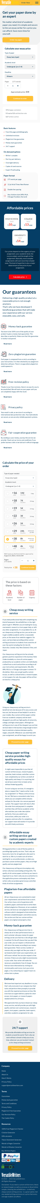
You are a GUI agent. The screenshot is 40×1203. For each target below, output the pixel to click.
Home (4, 1071)
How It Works (6, 1078)
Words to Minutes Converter (12, 1147)
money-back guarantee (26, 968)
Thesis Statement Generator (12, 1140)
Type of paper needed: (12, 473)
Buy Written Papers (9, 1151)
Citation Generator (8, 1132)
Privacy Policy (7, 1082)
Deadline (8, 72)
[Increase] (34, 560)
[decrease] (7, 85)
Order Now (25, 3)
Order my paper (16, 40)
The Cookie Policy (8, 1118)
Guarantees (6, 1096)
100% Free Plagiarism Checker (12, 1129)
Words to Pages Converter (11, 1143)
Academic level (10, 62)
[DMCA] (8, 1166)
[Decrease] (22, 560)
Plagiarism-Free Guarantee (11, 1111)
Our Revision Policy (8, 1114)
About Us (5, 1074)
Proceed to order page (20, 742)
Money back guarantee (10, 1100)
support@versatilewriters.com (12, 1085)
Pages (7, 82)
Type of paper (9, 53)
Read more (8, 344)
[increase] (18, 85)
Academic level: (10, 482)
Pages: (6, 560)
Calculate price (19, 277)
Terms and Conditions (9, 1103)
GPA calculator (7, 1136)
